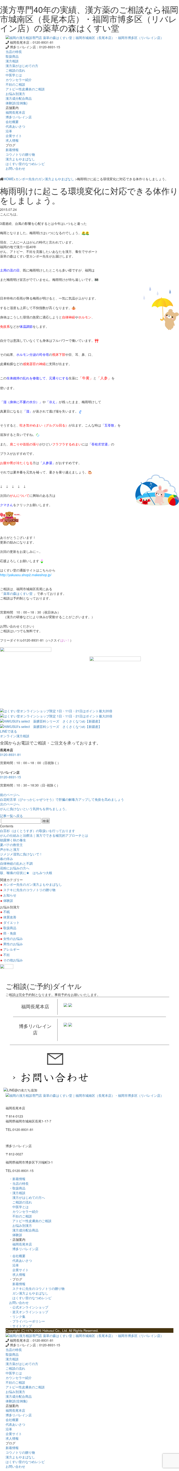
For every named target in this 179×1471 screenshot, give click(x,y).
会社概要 (12, 121)
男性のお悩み (13, 944)
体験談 (8, 900)
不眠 (6, 911)
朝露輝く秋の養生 (13, 840)
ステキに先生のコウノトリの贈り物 (29, 889)
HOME (9, 178)
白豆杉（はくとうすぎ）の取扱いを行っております (37, 830)
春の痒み (6, 858)
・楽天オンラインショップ (28, 1311)
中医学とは (19, 1206)
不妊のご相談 (20, 1216)
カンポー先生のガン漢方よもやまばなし (44, 178)
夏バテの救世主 (11, 844)
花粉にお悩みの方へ (14, 868)
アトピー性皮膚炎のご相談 (30, 1220)
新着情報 (17, 1283)
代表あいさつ (20, 1260)
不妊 (6, 954)
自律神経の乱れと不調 (16, 863)
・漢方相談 (17, 1192)
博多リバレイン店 (23, 1248)
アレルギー (11, 949)
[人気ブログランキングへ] (10, 518)
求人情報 (17, 1274)
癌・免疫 (9, 933)
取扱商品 (12, 56)
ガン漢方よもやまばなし (28, 1293)
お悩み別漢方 (20, 1225)
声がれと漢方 (10, 849)
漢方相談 (12, 61)
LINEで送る (8, 731)
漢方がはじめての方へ (27, 1197)
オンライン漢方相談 (14, 736)
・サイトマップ (20, 1325)
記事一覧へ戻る (11, 815)
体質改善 (9, 917)
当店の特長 (14, 51)
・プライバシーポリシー (27, 1321)
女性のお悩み (13, 938)
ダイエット (11, 922)
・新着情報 (17, 1178)
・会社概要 (17, 1255)
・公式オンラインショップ (28, 1307)
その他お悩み (13, 960)
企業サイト (19, 1269)
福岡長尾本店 (20, 1244)
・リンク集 (17, 1316)
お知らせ (9, 895)
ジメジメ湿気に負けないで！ (21, 854)
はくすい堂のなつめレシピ (30, 1297)
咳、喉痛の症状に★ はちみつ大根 (26, 872)
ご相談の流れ (20, 1202)
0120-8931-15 (10, 777)
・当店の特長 (19, 1183)
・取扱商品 (17, 1188)
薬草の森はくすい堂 (18, 593)
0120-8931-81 (10, 754)
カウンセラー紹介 (23, 1211)
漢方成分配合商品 (23, 1230)
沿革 (14, 1265)
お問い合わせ (15, 168)
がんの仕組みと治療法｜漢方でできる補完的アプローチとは (44, 835)
